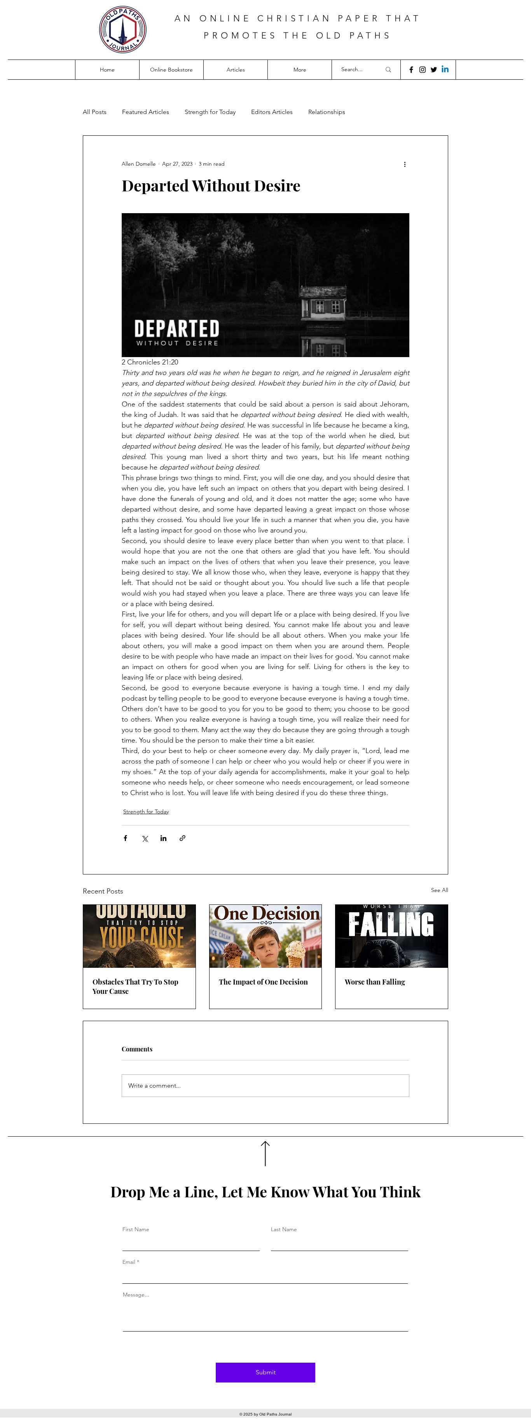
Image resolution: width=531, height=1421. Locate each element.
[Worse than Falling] (391, 936)
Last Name (284, 1229)
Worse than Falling (375, 981)
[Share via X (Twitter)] (144, 838)
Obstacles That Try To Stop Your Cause (135, 986)
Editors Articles (272, 112)
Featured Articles (145, 112)
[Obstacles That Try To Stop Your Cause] (139, 936)
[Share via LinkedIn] (163, 838)
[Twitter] (434, 69)
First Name (135, 1229)
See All (439, 890)
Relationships (326, 112)
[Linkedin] (445, 69)
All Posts (95, 112)
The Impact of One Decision (263, 981)
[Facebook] (411, 69)
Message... (136, 1294)
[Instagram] (422, 69)
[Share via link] (182, 838)
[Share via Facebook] (125, 838)
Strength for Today (210, 112)
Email (128, 1262)
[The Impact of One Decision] (266, 936)
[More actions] (404, 163)
